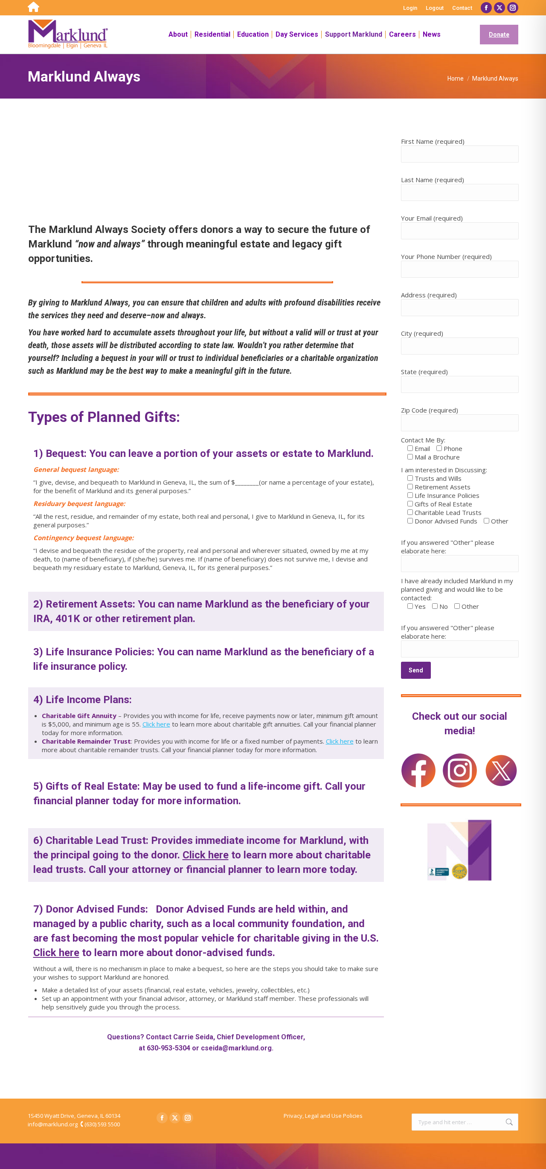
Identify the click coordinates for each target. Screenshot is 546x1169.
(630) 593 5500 (102, 1124)
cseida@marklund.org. (237, 1048)
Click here (156, 724)
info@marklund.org (53, 1124)
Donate (499, 34)
